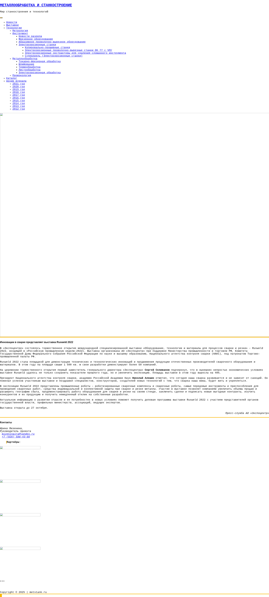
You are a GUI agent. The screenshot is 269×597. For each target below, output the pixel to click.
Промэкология (21, 75)
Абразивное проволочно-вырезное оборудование (52, 42)
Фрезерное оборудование (36, 39)
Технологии (14, 28)
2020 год (18, 86)
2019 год (18, 89)
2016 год (18, 98)
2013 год (18, 106)
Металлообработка (24, 58)
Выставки (12, 25)
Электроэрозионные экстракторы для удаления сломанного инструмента (75, 53)
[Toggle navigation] (1, 17)
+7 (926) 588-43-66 (16, 437)
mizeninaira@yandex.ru (18, 434)
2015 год (18, 100)
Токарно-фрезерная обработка (40, 61)
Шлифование (26, 64)
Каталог (11, 78)
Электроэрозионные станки (37, 44)
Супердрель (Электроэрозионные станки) (54, 56)
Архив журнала (16, 81)
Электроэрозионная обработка (40, 72)
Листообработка (29, 70)
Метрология (20, 30)
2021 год (18, 84)
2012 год (18, 109)
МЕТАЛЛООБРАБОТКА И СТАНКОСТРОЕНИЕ (36, 5)
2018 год (18, 92)
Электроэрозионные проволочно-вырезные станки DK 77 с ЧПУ (68, 50)
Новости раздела (30, 36)
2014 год (18, 103)
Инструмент (20, 33)
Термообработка (29, 67)
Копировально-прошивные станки (47, 47)
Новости (11, 22)
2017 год (18, 95)
